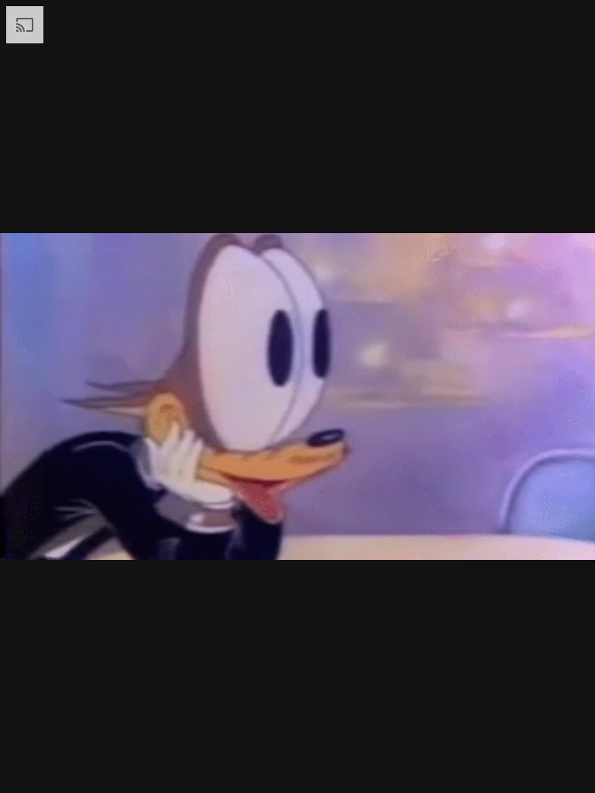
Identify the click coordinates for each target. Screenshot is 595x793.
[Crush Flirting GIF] (297, 396)
